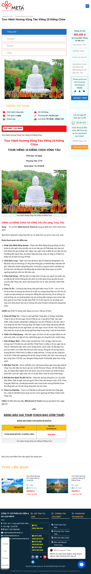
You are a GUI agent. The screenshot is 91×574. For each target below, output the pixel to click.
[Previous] (1, 487)
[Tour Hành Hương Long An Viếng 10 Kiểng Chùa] (57, 486)
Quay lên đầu (5, 565)
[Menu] (87, 6)
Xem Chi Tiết (32, 494)
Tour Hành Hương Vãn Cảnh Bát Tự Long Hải (33, 478)
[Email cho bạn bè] (41, 557)
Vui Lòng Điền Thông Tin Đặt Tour (80, 39)
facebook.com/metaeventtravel (16, 539)
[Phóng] (61, 96)
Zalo (5, 551)
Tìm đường (5, 544)
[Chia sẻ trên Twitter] (37, 557)
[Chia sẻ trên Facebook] (33, 557)
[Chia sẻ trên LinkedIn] (33, 562)
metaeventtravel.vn (11, 536)
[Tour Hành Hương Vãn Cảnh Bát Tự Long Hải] (12, 486)
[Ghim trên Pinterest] (45, 557)
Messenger (5, 558)
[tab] (34, 32)
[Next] (89, 487)
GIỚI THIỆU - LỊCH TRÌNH (13, 128)
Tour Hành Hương (24, 17)
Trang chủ (7, 17)
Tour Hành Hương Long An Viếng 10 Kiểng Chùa (78, 478)
